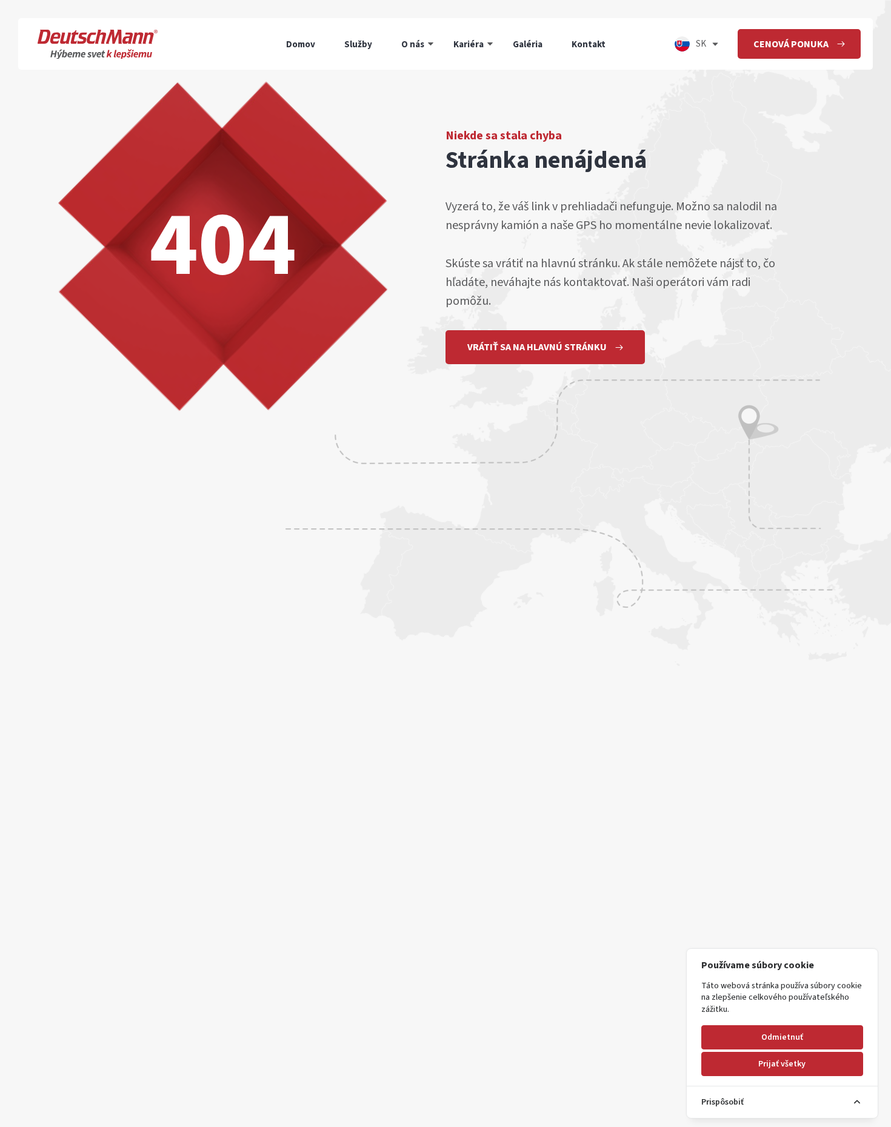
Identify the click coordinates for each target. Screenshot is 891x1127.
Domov (300, 44)
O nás (412, 44)
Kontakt (589, 44)
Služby (358, 44)
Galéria (527, 44)
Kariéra (468, 44)
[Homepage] (98, 44)
